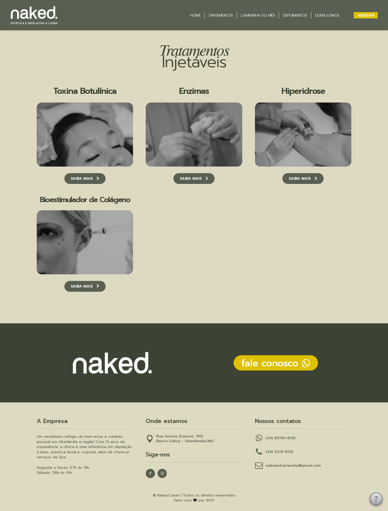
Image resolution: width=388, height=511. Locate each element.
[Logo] (51, 15)
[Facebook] (150, 473)
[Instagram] (162, 473)
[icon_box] (180, 442)
